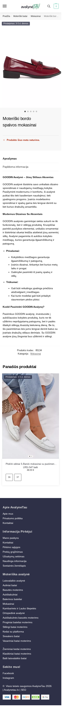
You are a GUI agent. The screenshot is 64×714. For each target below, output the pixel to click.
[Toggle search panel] (49, 6)
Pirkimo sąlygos (11, 547)
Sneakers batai (11, 636)
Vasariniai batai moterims (17, 640)
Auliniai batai (10, 585)
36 (9, 477)
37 (18, 477)
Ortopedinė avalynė (14, 613)
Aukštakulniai (10, 594)
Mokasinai (36, 16)
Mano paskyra (11, 537)
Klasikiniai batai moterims (17, 653)
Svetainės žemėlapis (14, 565)
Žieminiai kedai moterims (17, 649)
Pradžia (6, 16)
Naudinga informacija (14, 561)
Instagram (8, 677)
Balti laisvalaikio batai (14, 658)
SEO (23, 689)
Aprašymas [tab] (10, 158)
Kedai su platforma (13, 631)
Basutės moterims (13, 589)
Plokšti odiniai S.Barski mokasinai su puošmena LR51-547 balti (30, 464)
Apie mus (8, 513)
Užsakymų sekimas (13, 556)
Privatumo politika (13, 518)
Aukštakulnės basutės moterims (20, 617)
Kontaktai (8, 523)
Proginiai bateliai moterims (17, 622)
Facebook (8, 673)
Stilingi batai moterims (15, 627)
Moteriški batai (20, 16)
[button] (56, 6)
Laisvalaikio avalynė (14, 580)
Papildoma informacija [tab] (15, 166)
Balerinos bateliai (12, 599)
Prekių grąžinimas (13, 551)
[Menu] (8, 6)
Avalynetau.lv (11, 689)
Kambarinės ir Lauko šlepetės (19, 608)
